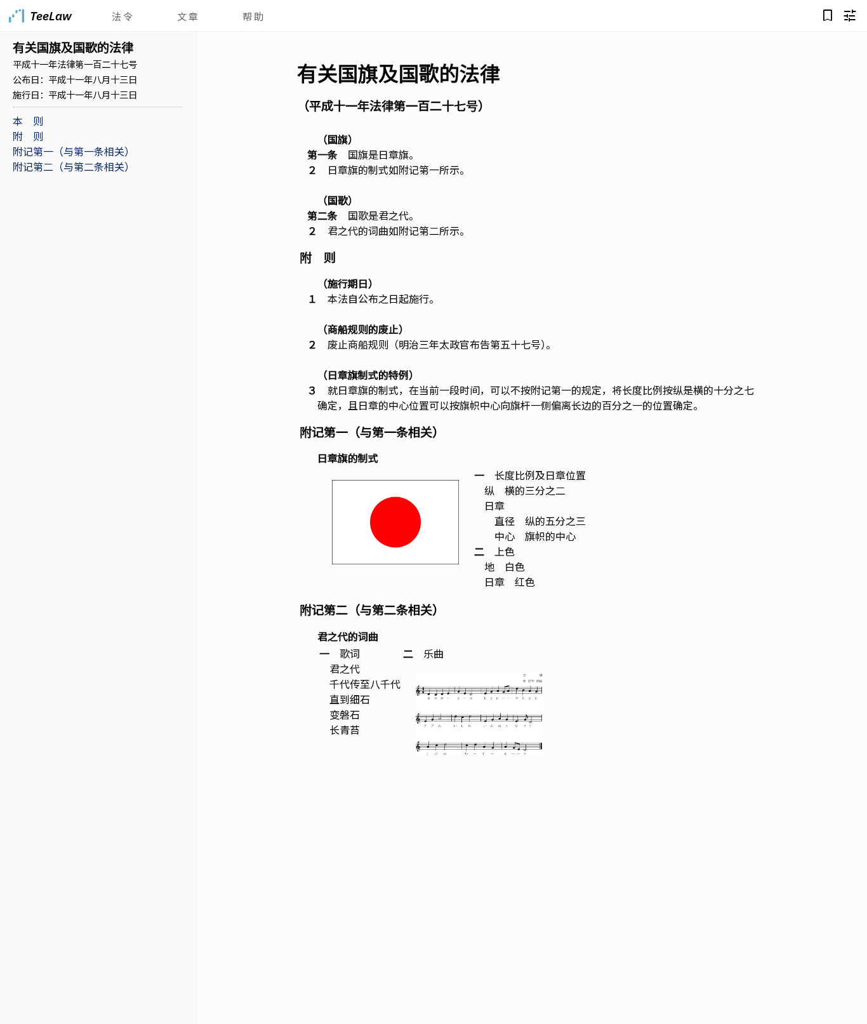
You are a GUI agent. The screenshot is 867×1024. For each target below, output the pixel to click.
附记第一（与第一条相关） (74, 151)
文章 (188, 16)
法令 (123, 16)
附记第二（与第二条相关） (74, 166)
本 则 (28, 120)
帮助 (253, 16)
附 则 (28, 135)
